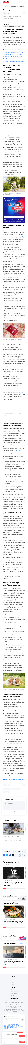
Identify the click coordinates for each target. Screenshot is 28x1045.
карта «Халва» (21, 392)
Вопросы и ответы (14, 993)
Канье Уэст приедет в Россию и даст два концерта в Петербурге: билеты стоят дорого (13, 884)
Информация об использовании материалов (14, 1002)
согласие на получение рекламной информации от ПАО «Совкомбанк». (13, 1027)
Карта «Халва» (14, 989)
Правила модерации (14, 1004)
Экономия (7, 789)
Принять (22, 1041)
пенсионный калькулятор (16, 236)
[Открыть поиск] (19, 2)
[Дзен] (13, 855)
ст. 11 (17, 450)
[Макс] (4, 855)
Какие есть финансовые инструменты (14, 61)
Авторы (14, 980)
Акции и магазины (14, 991)
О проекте (14, 978)
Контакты (14, 984)
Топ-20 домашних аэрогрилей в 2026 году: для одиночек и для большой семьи (13, 923)
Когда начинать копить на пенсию (13, 56)
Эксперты (14, 982)
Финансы (16, 789)
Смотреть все (22, 903)
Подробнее (5, 1042)
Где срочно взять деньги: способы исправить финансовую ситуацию (12, 839)
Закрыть (22, 1035)
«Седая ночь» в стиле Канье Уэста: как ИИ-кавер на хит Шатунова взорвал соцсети (13, 963)
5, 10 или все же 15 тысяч (11, 59)
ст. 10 (21, 639)
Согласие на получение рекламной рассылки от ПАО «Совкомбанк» (14, 1007)
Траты (6, 792)
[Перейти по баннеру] (14, 210)
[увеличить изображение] (14, 184)
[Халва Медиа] (6, 2)
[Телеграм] (7, 855)
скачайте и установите (9, 1035)
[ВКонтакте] (10, 855)
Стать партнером (14, 995)
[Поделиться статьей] (8, 13)
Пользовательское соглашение (14, 1000)
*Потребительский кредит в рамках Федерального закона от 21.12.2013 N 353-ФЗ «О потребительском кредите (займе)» (14, 1010)
